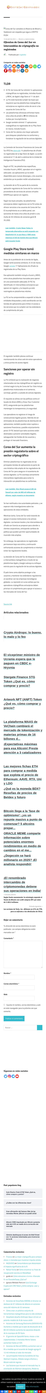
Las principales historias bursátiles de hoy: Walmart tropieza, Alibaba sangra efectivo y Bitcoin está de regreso (21, 1359)
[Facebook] (6, 66)
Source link (8, 604)
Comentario (9, 938)
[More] (26, 71)
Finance (9, 1256)
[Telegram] (39, 66)
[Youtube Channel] (17, 1076)
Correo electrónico (11, 983)
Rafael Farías (11, 1269)
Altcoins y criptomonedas (26, 39)
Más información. (32, 1386)
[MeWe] (26, 66)
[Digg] (22, 71)
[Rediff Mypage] (6, 71)
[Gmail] (18, 71)
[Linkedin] (18, 66)
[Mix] (31, 66)
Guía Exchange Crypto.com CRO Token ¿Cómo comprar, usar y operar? (21, 1286)
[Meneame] (14, 71)
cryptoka (22, 54)
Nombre (7, 973)
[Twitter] (10, 66)
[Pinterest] (22, 66)
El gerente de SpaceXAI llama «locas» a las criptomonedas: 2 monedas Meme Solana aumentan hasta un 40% (21, 1339)
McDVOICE (10, 1263)
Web (5, 994)
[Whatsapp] (35, 66)
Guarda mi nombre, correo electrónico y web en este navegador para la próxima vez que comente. (22, 1008)
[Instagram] (10, 71)
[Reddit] (14, 66)
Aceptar (21, 1386)
